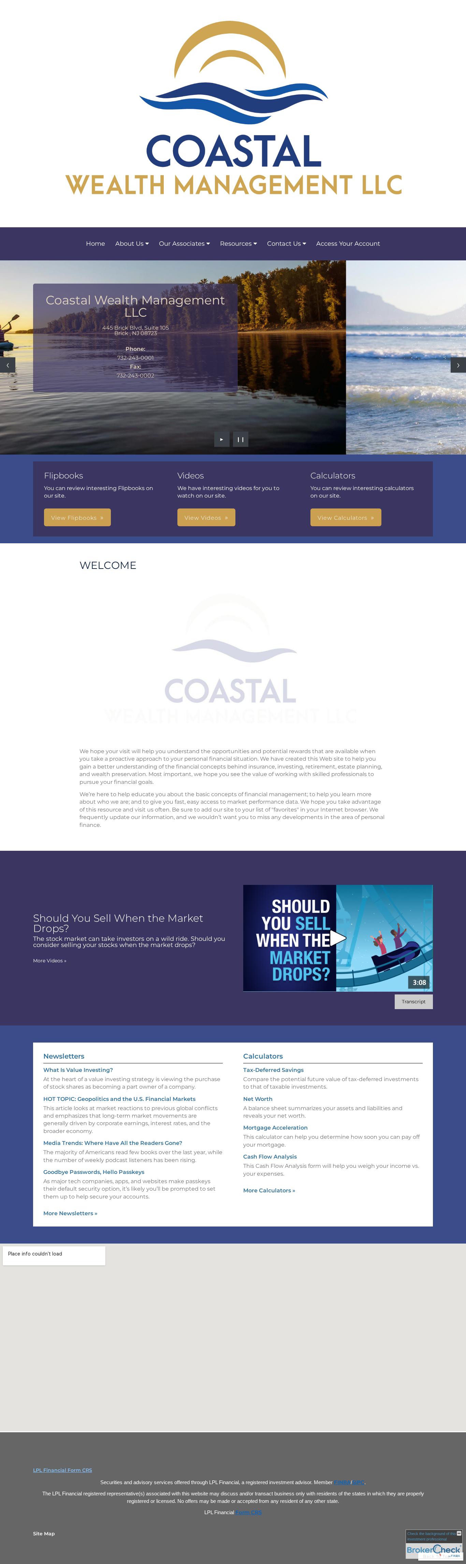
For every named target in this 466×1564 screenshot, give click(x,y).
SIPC (358, 1482)
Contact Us (284, 243)
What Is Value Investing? (78, 1070)
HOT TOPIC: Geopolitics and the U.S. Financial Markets (119, 1099)
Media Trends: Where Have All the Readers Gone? (112, 1143)
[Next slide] (458, 365)
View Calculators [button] (342, 518)
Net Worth (258, 1099)
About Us (129, 243)
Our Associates (182, 243)
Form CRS (248, 1512)
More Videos (50, 960)
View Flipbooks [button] (74, 518)
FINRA (342, 1482)
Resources (236, 243)
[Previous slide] (7, 365)
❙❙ (240, 439)
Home (95, 243)
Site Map (44, 1534)
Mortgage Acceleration (275, 1127)
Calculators (263, 1056)
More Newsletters (70, 1213)
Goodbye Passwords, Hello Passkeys (93, 1172)
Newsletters (63, 1056)
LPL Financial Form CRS (62, 1470)
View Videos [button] (203, 518)
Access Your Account (348, 243)
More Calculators (269, 1190)
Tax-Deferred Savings (273, 1070)
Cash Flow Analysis (270, 1156)
